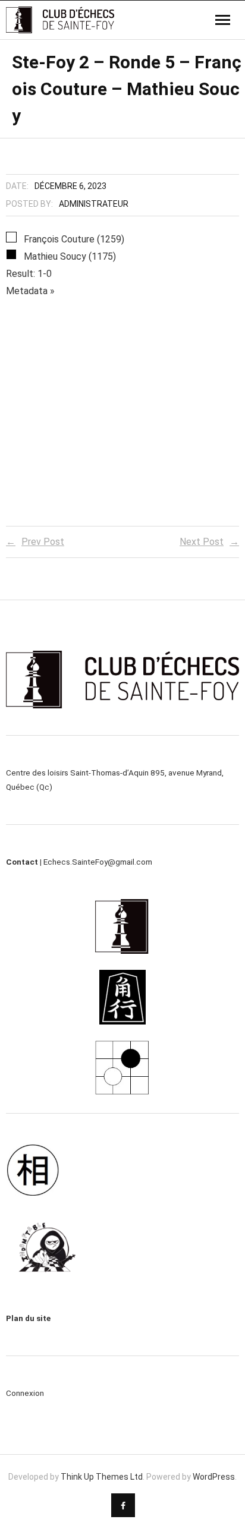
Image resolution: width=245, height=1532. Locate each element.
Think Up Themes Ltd (102, 1476)
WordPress (214, 1476)
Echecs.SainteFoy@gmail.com (97, 861)
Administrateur (93, 204)
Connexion (25, 1393)
